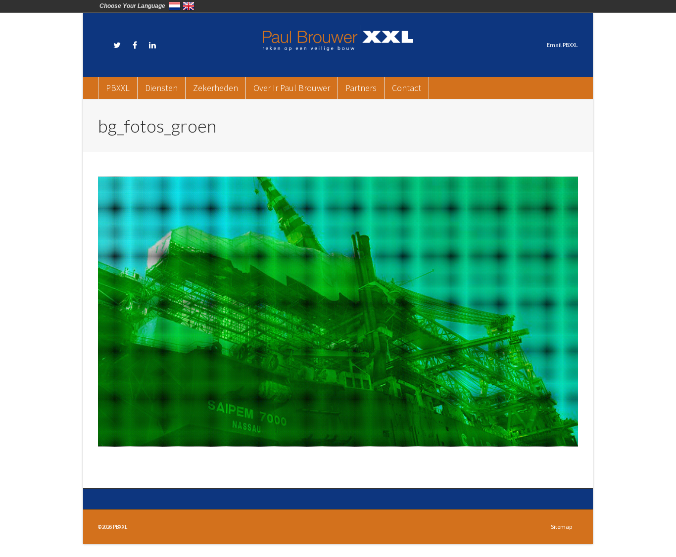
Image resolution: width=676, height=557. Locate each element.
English (188, 6)
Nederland (175, 6)
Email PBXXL (562, 44)
